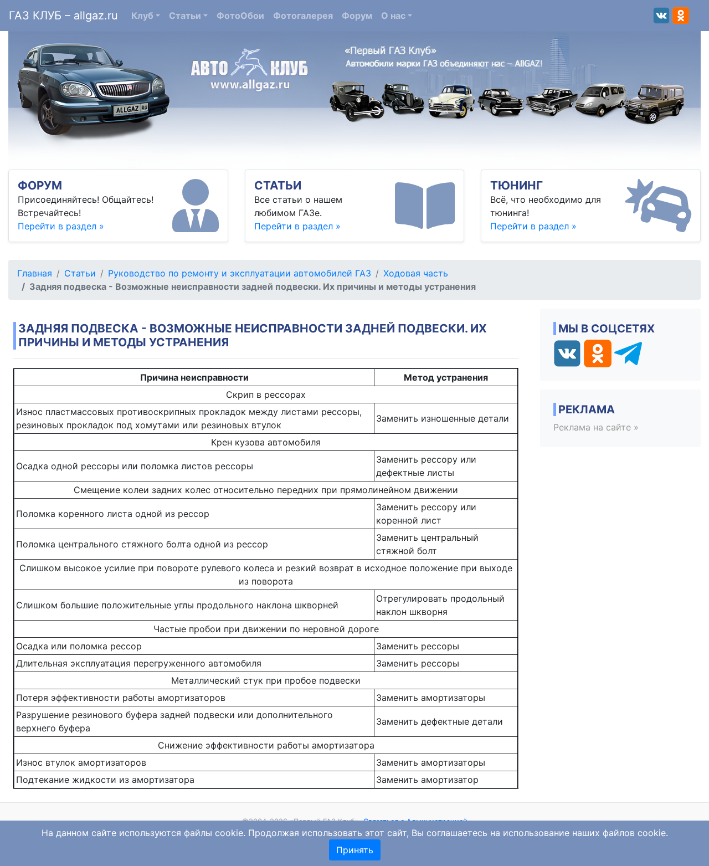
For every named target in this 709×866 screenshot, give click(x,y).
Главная (34, 273)
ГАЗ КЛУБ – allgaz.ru (63, 15)
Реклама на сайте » (596, 427)
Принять (354, 849)
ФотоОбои (240, 15)
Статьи (185, 15)
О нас (393, 15)
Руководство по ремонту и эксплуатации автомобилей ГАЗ (239, 273)
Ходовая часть (415, 273)
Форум (357, 15)
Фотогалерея (303, 15)
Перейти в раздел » (61, 226)
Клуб (142, 15)
